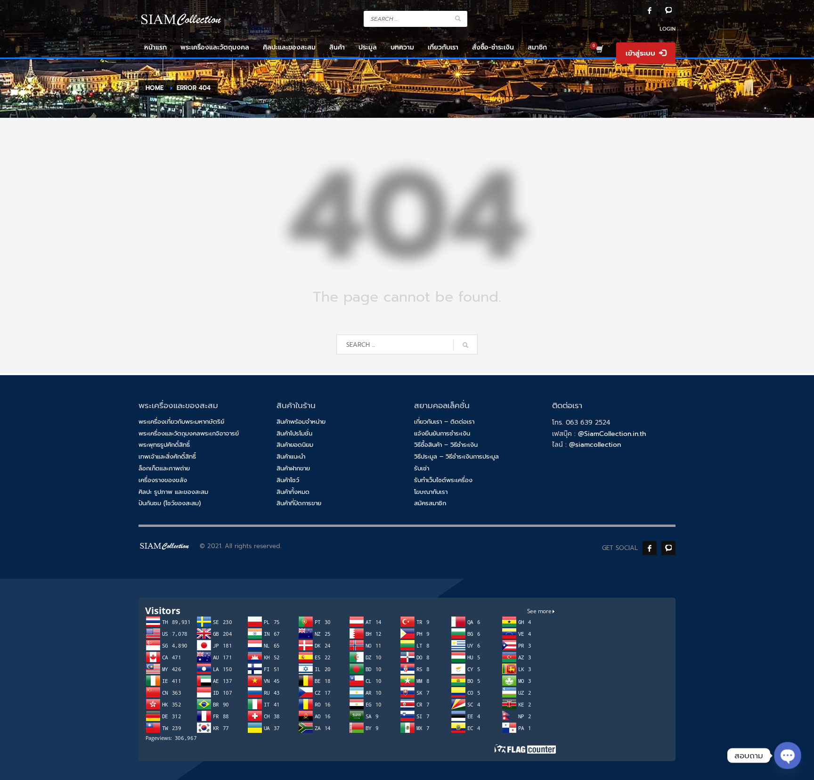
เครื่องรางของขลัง (162, 480)
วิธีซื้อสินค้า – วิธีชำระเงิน (446, 444)
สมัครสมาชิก (430, 503)
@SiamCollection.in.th (612, 434)
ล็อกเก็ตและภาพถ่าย (164, 468)
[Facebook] (650, 10)
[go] (458, 18)
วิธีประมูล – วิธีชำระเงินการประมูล (456, 456)
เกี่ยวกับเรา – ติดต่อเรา (444, 421)
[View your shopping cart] (599, 50)
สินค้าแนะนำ (291, 456)
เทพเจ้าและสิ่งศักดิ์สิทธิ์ (167, 456)
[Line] (668, 10)
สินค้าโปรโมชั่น (294, 433)
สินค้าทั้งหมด (293, 491)
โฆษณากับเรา (431, 491)
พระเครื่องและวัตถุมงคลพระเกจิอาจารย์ (188, 433)
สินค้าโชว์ (288, 480)
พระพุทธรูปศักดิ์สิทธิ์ (164, 444)
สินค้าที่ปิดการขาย (299, 503)
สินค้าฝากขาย (293, 468)
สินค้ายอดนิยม (295, 444)
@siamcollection (595, 445)
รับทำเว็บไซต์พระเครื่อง (443, 480)
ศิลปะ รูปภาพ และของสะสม (173, 491)
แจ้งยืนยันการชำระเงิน (442, 433)
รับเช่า (421, 468)
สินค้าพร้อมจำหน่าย (301, 421)
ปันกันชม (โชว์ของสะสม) (169, 503)
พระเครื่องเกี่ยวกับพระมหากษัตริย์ (181, 421)
